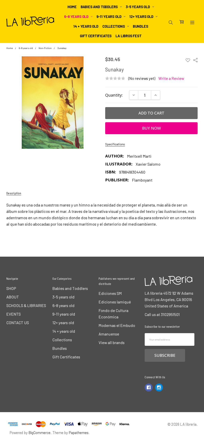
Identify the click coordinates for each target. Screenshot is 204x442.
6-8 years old (76, 16)
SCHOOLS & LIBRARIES (26, 305)
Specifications (115, 144)
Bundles (140, 26)
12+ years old (141, 16)
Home (72, 7)
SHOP (11, 288)
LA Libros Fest (128, 36)
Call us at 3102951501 (162, 314)
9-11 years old (109, 16)
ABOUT (12, 296)
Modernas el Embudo (117, 325)
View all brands (112, 342)
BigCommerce (39, 432)
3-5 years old (138, 7)
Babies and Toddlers (100, 7)
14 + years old (85, 26)
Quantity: (114, 95)
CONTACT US (17, 322)
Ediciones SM (110, 293)
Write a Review (171, 78)
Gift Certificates (96, 36)
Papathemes (78, 432)
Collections (114, 26)
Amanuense (109, 334)
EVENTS (13, 314)
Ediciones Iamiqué (115, 301)
